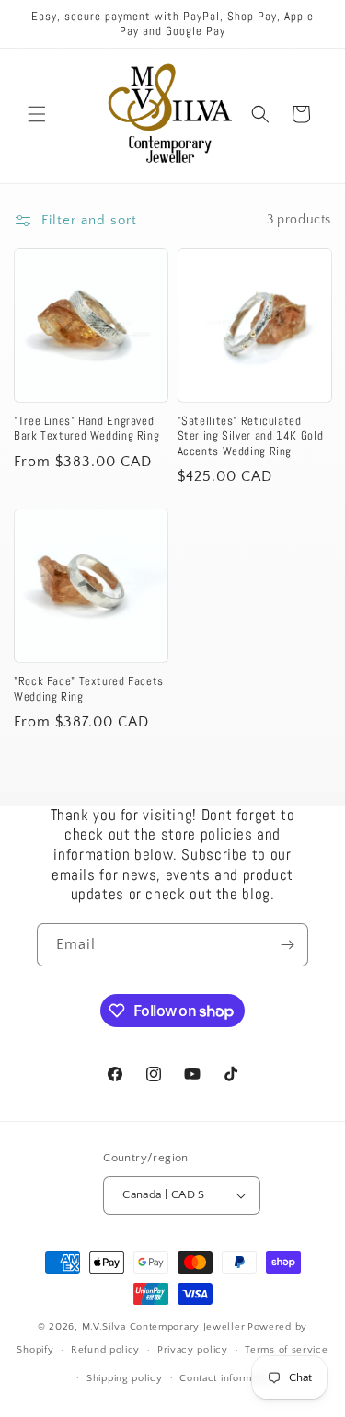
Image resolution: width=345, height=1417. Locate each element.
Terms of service (286, 1349)
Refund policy (105, 1349)
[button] (37, 114)
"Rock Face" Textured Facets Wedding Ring (89, 688)
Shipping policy (124, 1378)
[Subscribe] (287, 944)
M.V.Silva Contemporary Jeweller (164, 1326)
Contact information (227, 1378)
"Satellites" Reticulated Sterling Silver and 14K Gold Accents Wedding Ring (251, 436)
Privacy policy (192, 1349)
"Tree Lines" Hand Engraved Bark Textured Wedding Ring (86, 428)
